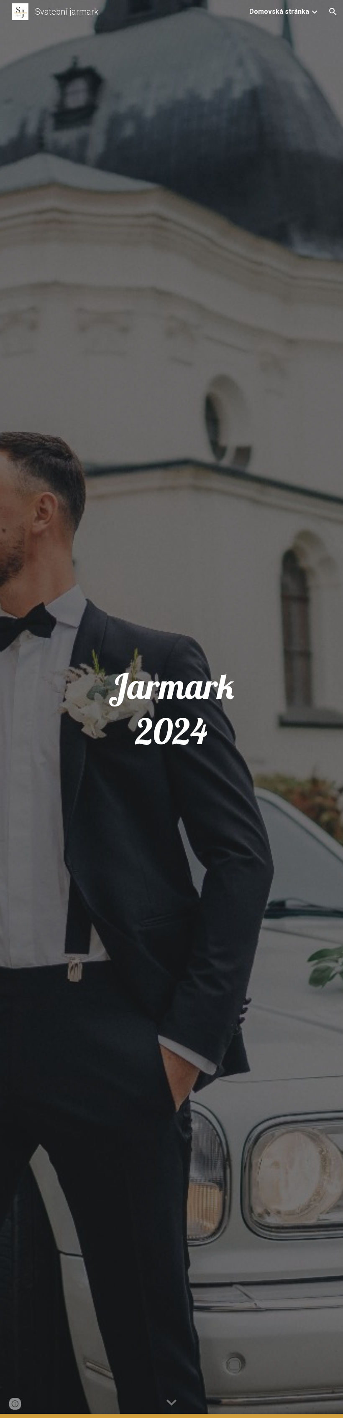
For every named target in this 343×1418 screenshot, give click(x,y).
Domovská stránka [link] (279, 11)
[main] (171, 709)
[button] (333, 12)
